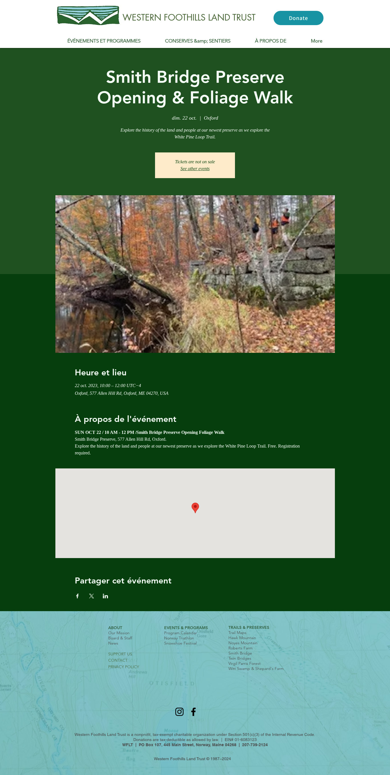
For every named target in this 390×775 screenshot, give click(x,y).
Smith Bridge (240, 653)
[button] (104, 41)
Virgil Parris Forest (244, 663)
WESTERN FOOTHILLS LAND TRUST (189, 17)
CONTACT (118, 660)
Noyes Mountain (243, 642)
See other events (195, 168)
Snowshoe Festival (180, 643)
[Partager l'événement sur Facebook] (77, 596)
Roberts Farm (240, 648)
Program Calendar (180, 632)
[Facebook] (193, 711)
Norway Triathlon (179, 638)
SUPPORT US (120, 654)
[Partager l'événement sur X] (91, 596)
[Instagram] (179, 711)
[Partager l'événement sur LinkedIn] (105, 596)
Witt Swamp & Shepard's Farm (256, 668)
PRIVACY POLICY (123, 666)
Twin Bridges (239, 658)
